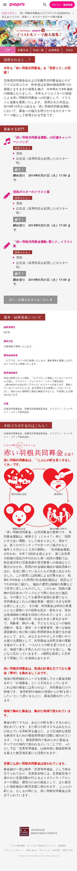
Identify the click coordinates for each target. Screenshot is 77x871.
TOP (7, 50)
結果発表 (54, 50)
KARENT (56, 850)
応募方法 (23, 50)
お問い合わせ (31, 850)
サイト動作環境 (18, 845)
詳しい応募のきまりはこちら (29, 299)
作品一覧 (38, 50)
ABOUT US (68, 850)
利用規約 (62, 845)
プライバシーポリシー (14, 850)
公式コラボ (8, 13)
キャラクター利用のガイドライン (41, 845)
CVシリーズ (45, 850)
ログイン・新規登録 (62, 4)
